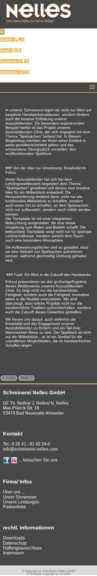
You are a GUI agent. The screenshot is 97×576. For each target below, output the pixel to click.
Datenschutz (15, 543)
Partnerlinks (14, 507)
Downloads (14, 538)
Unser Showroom (19, 497)
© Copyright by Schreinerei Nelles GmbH (48, 570)
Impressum (13, 553)
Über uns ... (14, 492)
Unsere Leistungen (21, 502)
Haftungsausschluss (22, 548)
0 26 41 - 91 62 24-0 (31, 444)
